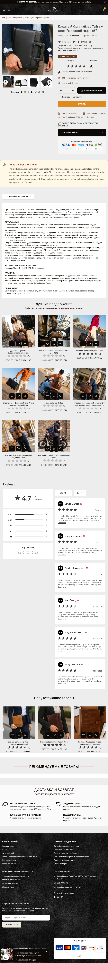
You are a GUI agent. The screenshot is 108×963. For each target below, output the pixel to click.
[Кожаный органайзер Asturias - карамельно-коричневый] (29, 722)
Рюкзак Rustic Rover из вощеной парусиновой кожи (18, 456)
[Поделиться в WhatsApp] (39, 92)
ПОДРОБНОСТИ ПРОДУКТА (18, 196)
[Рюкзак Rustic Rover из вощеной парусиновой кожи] (18, 436)
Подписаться (12, 925)
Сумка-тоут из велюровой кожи (28, 956)
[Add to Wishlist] (12, 343)
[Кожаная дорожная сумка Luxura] (89, 331)
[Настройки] (97, 9)
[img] (76, 67)
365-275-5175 (62, 883)
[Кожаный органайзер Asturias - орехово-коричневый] (64, 722)
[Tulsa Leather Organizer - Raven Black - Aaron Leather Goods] (8, 81)
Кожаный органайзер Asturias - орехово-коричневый (64, 743)
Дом (3, 18)
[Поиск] (9, 10)
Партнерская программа (64, 860)
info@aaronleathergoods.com (69, 887)
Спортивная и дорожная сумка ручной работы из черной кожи (18, 404)
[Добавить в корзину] (18, 343)
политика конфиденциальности (15, 876)
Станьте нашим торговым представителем (72, 857)
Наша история (8, 846)
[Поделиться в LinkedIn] (32, 92)
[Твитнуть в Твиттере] (25, 92)
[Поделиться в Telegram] (36, 92)
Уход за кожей (8, 853)
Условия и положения (11, 880)
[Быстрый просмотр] (25, 343)
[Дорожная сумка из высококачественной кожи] (18, 331)
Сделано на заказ (9, 860)
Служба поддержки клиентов (66, 846)
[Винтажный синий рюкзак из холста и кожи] (54, 436)
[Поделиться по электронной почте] (43, 92)
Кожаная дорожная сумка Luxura (89, 351)
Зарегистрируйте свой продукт (67, 853)
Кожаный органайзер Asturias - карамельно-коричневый (29, 743)
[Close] (46, 951)
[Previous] (6, 50)
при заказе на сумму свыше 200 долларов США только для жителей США (54, 2)
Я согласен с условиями (71, 97)
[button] (102, 9)
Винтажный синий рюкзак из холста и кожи (54, 456)
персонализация (9, 864)
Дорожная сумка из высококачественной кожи (18, 352)
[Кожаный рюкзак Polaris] (54, 384)
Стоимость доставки (80, 48)
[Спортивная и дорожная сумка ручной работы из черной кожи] (18, 384)
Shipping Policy (8, 887)
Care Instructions (69, 132)
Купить (82, 104)
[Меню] (4, 10)
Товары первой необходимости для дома (19, 857)
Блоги (4, 850)
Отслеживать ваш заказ (64, 850)
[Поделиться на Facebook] (22, 92)
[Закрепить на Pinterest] (29, 92)
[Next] (49, 50)
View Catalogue (60, 864)
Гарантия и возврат (10, 883)
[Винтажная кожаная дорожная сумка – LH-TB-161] (54, 331)
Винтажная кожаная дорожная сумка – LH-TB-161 (54, 352)
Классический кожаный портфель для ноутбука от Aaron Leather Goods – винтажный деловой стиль (89, 404)
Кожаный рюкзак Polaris (54, 403)
